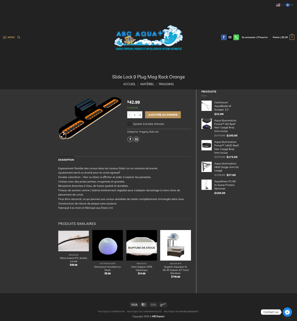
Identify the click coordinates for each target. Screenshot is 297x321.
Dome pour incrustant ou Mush (107, 268)
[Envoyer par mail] (136, 139)
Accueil (129, 84)
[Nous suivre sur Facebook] (224, 37)
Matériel (147, 84)
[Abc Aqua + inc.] (148, 37)
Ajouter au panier (162, 114)
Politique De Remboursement (181, 311)
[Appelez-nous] (236, 37)
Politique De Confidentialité (144, 311)
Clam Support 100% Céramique (141, 268)
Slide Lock (154, 131)
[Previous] (58, 259)
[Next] (190, 259)
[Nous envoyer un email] (230, 37)
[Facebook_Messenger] (287, 312)
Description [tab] (66, 159)
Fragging (166, 84)
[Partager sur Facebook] (130, 139)
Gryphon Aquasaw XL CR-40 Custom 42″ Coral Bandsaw (176, 270)
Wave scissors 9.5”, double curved (73, 259)
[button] (9, 37)
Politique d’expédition (111, 311)
